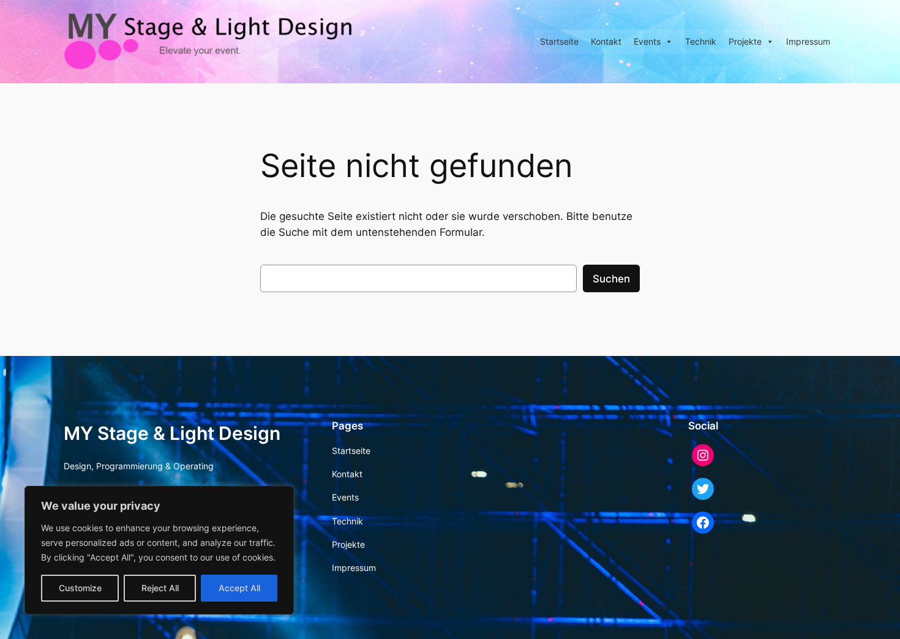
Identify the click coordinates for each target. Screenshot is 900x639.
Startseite (559, 41)
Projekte (745, 41)
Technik (700, 41)
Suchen (611, 279)
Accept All (239, 588)
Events (647, 41)
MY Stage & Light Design (172, 433)
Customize (80, 588)
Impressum (808, 41)
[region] (159, 550)
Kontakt (606, 41)
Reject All (160, 588)
